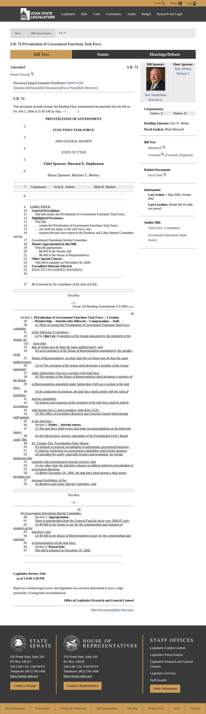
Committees (113, 14)
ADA (177, 708)
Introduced (155, 148)
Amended (154, 155)
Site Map (132, 708)
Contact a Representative (82, 685)
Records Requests (15, 708)
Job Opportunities (107, 708)
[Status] (34, 88)
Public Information (165, 688)
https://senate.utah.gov (24, 676)
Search (157, 3)
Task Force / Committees (164, 228)
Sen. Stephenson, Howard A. (156, 97)
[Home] (38, 14)
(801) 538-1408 (35, 671)
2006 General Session (41, 33)
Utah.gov (195, 708)
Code (96, 14)
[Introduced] (21, 88)
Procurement (42, 708)
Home (18, 33)
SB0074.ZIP (75, 83)
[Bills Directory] (87, 88)
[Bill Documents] (50, 88)
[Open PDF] (164, 148)
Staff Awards (158, 680)
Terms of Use (155, 708)
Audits (131, 14)
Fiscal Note (155, 175)
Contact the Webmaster (73, 708)
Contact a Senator (24, 685)
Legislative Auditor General (167, 648)
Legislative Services (162, 673)
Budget (146, 14)
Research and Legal (169, 14)
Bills (84, 14)
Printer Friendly (20, 74)
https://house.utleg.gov (78, 676)
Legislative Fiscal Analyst (166, 654)
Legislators (68, 14)
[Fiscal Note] (69, 88)
